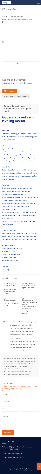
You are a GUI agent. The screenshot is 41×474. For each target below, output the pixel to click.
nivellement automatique (18, 351)
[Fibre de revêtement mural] (11, 300)
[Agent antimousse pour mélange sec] (29, 285)
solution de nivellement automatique (22, 344)
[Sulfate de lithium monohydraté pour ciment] (11, 287)
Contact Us (9, 91)
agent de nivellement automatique (21, 325)
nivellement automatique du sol (20, 348)
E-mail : (4, 453)
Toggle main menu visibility (38, 2)
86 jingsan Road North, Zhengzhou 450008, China (21, 448)
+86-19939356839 (14, 457)
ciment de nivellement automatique (22, 328)
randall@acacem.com (15, 453)
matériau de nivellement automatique (22, 341)
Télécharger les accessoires (16, 96)
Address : (5, 447)
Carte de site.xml (13, 471)
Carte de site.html (27, 471)
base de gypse (15, 338)
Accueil (4, 16)
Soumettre (7, 432)
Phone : (4, 457)
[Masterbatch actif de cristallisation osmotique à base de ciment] (29, 304)
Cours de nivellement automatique (21, 322)
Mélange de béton (16, 16)
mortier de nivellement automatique (22, 335)
